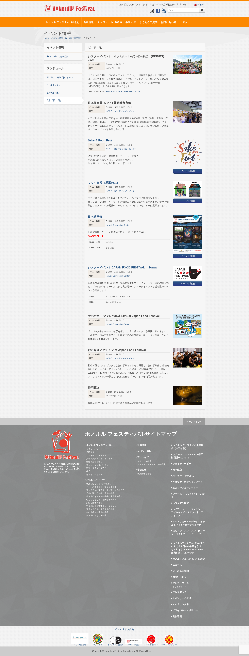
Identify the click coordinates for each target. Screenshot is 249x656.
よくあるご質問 (148, 22)
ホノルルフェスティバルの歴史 (151, 464)
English (201, 4)
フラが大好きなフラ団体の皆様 (100, 509)
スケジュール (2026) (109, 22)
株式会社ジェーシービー (185, 488)
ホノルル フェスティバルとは (62, 22)
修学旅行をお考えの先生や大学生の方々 (104, 496)
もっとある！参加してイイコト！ (101, 487)
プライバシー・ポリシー (185, 610)
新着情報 (88, 22)
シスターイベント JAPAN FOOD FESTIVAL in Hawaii (123, 267)
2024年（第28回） (73, 38)
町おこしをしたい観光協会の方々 (101, 499)
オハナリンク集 (180, 604)
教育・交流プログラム (96, 468)
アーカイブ (143, 457)
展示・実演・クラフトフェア (99, 458)
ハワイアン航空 (180, 503)
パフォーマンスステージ (97, 455)
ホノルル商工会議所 (115, 645)
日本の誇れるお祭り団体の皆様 (100, 493)
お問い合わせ (168, 22)
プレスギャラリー (181, 587)
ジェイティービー (181, 463)
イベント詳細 (188, 171)
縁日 (88, 471)
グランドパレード (94, 449)
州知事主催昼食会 (94, 462)
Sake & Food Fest (100, 140)
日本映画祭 (95, 216)
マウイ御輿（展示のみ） (104, 182)
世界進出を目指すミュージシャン (101, 506)
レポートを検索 (144, 461)
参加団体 (131, 22)
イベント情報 (57, 38)
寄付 (185, 22)
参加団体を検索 (144, 473)
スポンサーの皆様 (181, 598)
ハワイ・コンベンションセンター (121, 111)
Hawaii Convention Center (118, 225)
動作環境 (177, 616)
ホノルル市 (97, 645)
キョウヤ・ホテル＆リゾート (187, 482)
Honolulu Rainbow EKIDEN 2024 (123, 91)
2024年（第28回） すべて (60, 77)
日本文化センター (151, 645)
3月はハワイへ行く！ (97, 480)
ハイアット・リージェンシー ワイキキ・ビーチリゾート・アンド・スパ (187, 512)
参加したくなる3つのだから (99, 484)
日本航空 (177, 469)
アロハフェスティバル (169, 645)
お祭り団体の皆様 (94, 503)
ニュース (177, 565)
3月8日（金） (54, 85)
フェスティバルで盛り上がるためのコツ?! (105, 490)
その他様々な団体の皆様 (97, 512)
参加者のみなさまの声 (96, 515)
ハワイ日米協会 (133, 645)
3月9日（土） (54, 93)
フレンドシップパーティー (98, 465)
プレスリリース (180, 583)
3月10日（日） (54, 100)
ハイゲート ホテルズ (183, 475)
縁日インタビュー (94, 474)
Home (46, 38)
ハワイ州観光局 (80, 645)
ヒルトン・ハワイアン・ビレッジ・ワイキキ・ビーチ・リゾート (188, 534)
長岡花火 (90, 452)
